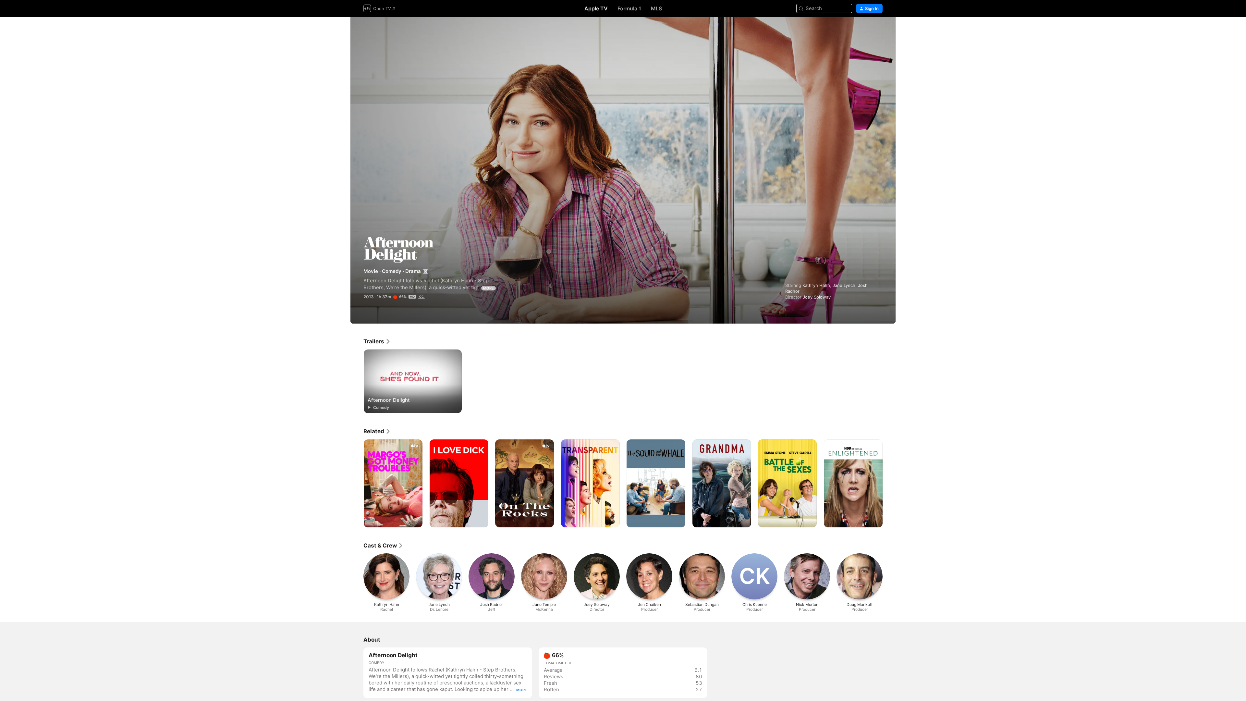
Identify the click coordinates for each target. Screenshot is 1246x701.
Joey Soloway (817, 297)
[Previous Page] (356, 483)
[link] (377, 341)
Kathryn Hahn (816, 285)
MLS (656, 8)
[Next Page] (889, 483)
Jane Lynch (844, 285)
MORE (488, 288)
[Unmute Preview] (878, 30)
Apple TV (596, 8)
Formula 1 (629, 8)
